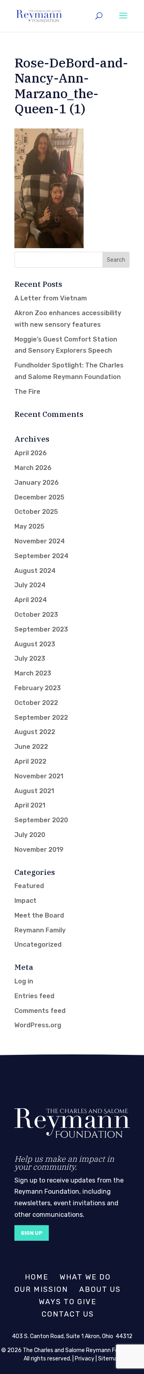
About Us (100, 1289)
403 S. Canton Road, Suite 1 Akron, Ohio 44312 (72, 1336)
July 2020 (29, 835)
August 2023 (34, 644)
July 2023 (29, 658)
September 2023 (41, 629)
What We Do (85, 1277)
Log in (23, 981)
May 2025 (29, 526)
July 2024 (30, 585)
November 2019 (39, 849)
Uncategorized (38, 944)
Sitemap (109, 1358)
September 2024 (41, 556)
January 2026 (36, 482)
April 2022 (30, 761)
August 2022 (34, 732)
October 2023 (36, 614)
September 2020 (41, 820)
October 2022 (36, 703)
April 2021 (29, 805)
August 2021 (34, 791)
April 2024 (30, 600)
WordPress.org (37, 1025)
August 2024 (35, 570)
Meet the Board (39, 915)
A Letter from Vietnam (50, 298)
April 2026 (30, 453)
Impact (25, 900)
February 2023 (37, 688)
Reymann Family (40, 930)
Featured (29, 886)
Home (36, 1277)
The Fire (27, 391)
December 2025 (39, 497)
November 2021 (38, 776)
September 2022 (41, 717)
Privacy (84, 1358)
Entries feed (34, 996)
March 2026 (33, 468)
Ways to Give (67, 1301)
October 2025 (36, 511)
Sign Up (31, 1233)
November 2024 (39, 541)
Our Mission (41, 1289)
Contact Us (68, 1314)
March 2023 (32, 673)
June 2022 (31, 746)
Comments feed (40, 1011)
